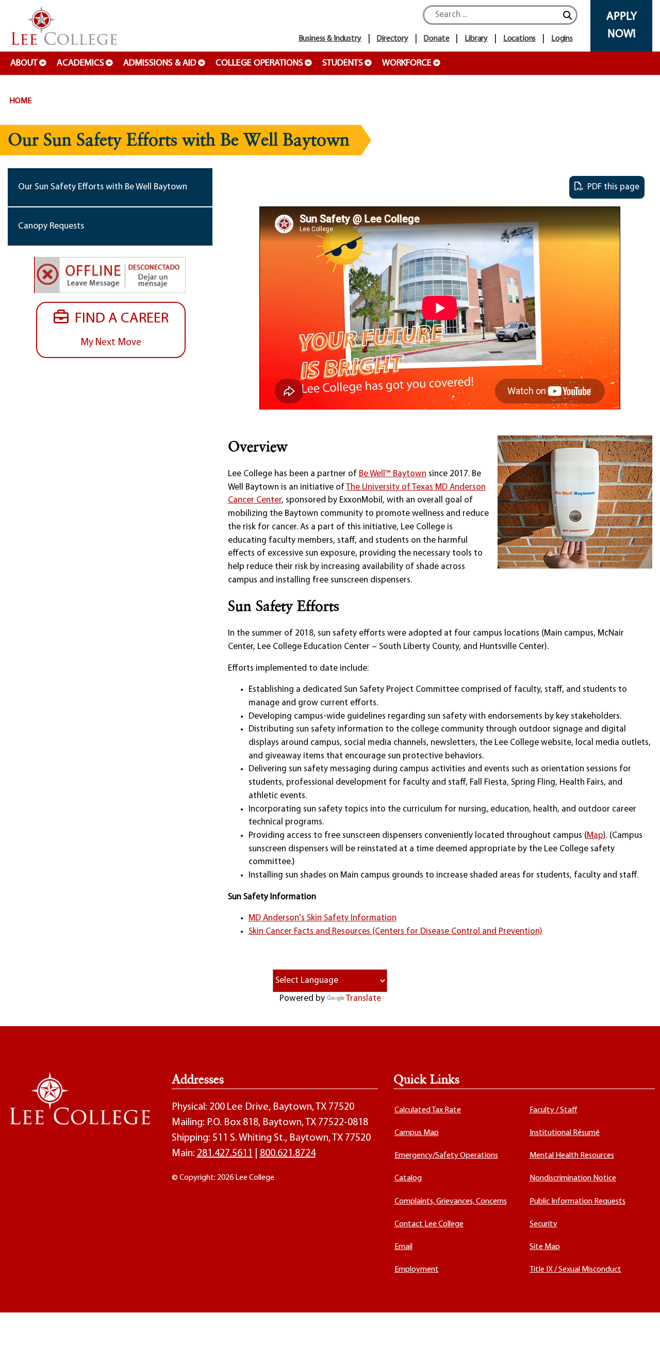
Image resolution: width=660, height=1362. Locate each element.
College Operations (259, 63)
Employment (416, 1270)
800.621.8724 (288, 1153)
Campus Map (416, 1133)
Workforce (407, 63)
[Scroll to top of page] (639, 1341)
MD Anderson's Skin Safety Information (323, 918)
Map (595, 835)
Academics (80, 63)
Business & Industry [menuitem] (330, 39)
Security (543, 1224)
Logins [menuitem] (562, 39)
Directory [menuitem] (392, 39)
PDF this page (611, 187)
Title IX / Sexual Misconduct (575, 1270)
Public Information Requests (577, 1201)
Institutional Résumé (565, 1133)
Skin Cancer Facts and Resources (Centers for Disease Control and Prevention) (395, 931)
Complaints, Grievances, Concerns (450, 1201)
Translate (363, 998)
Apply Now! (621, 25)
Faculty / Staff (554, 1110)
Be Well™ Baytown (392, 473)
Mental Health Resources (572, 1156)
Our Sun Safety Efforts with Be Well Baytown (102, 187)
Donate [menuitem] (436, 39)
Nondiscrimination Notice (573, 1178)
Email (403, 1247)
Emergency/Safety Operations (446, 1156)
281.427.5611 (225, 1153)
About (24, 63)
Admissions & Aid (159, 63)
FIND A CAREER (119, 329)
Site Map (545, 1247)
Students (342, 63)
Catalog (408, 1178)
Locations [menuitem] (519, 39)
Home (20, 101)
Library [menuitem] (476, 39)
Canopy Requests (51, 226)
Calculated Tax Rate (427, 1110)
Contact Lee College (429, 1224)
